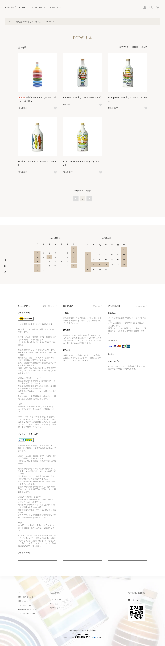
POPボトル (50, 21)
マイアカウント (55, 599)
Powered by (69, 637)
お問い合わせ (55, 608)
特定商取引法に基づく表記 (28, 609)
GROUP (54, 7)
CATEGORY (36, 7)
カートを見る (55, 603)
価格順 (135, 47)
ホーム (20, 593)
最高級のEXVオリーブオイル (28, 21)
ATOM (57, 593)
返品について (23, 601)
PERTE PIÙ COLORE (15, 7)
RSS (51, 593)
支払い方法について (25, 605)
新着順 (144, 47)
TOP (10, 21)
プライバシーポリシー (26, 613)
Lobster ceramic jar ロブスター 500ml (82, 97)
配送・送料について (25, 597)
